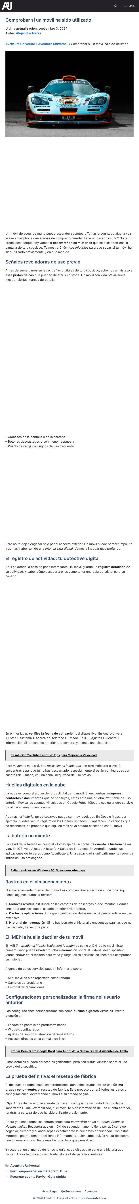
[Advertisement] (69, 168)
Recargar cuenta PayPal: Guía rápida (38, 1176)
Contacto (91, 1191)
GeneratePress (96, 1198)
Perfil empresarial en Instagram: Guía (38, 1171)
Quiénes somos (71, 1191)
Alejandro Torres (28, 33)
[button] (116, 6)
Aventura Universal (20, 44)
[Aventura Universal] (7, 6)
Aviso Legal (49, 1191)
